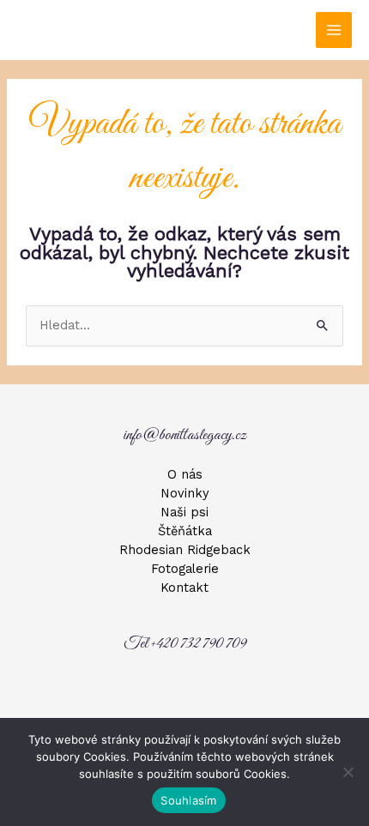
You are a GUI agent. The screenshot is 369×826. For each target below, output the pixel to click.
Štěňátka (185, 531)
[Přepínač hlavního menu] (334, 30)
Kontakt (184, 587)
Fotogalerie (185, 568)
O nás (185, 474)
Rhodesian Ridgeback (185, 550)
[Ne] (347, 772)
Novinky (184, 493)
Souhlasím (188, 800)
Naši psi (184, 512)
